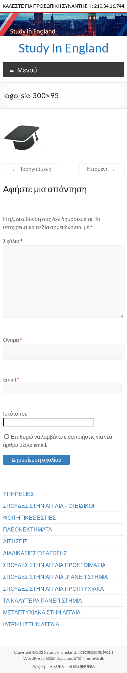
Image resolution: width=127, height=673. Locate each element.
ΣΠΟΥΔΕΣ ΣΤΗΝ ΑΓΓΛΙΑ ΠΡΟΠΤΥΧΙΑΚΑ (53, 588)
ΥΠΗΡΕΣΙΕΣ (18, 494)
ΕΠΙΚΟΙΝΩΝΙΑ (81, 666)
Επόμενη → (101, 169)
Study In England (64, 47)
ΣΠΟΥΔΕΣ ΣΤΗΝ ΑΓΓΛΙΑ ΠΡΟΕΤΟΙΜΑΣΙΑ (54, 565)
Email (11, 379)
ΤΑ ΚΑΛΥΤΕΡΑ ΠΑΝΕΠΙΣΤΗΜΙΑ (42, 600)
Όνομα (12, 339)
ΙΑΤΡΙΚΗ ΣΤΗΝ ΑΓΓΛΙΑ (31, 624)
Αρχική (39, 666)
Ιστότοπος (15, 413)
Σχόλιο (13, 241)
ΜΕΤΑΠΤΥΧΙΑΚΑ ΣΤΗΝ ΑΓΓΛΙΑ (42, 612)
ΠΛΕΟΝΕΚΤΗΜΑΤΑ (27, 529)
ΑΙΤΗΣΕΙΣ (15, 541)
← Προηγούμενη (31, 169)
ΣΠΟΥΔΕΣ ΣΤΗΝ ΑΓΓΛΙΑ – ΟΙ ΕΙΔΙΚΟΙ (48, 505)
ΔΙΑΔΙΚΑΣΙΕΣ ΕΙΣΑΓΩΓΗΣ (35, 553)
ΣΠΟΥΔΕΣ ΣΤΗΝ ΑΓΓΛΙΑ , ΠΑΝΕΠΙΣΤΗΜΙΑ (55, 576)
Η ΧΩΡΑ (56, 666)
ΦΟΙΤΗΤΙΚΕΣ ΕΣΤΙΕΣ (29, 517)
